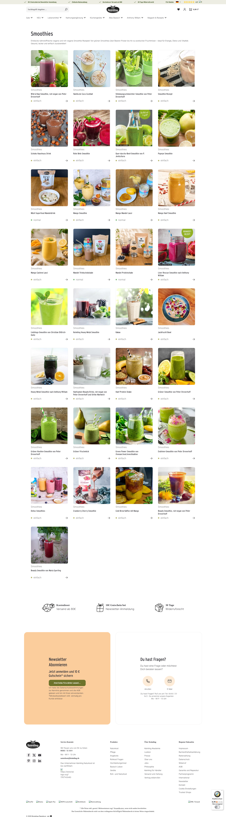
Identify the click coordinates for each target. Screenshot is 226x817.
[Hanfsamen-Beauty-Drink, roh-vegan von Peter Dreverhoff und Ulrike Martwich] (91, 366)
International (184, 777)
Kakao (118, 332)
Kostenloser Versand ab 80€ (112, 2)
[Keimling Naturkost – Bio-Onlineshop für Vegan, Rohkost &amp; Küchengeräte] (113, 9)
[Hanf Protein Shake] (134, 366)
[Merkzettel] (178, 9)
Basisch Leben (116, 767)
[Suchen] (66, 9)
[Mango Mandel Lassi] (134, 187)
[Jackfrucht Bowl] (176, 306)
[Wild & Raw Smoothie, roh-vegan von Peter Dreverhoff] (49, 68)
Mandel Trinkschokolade (83, 272)
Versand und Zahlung (153, 774)
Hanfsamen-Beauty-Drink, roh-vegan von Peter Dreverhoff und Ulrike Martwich (90, 393)
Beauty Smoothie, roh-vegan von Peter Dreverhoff (174, 512)
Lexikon (147, 752)
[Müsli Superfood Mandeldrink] (49, 187)
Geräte (113, 770)
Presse (147, 756)
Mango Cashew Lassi (39, 272)
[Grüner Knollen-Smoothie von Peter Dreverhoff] (49, 426)
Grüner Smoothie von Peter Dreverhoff (174, 392)
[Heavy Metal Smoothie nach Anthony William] (49, 366)
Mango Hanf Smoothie (167, 213)
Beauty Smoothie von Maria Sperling (46, 570)
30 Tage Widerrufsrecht (146, 2)
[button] (178, 2)
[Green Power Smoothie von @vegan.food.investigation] (134, 426)
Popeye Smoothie (165, 153)
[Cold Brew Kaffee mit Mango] (134, 485)
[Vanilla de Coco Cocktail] (91, 68)
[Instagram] (34, 761)
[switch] (217, 807)
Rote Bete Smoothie (81, 153)
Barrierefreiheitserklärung (189, 752)
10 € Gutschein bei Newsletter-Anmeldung (42, 2)
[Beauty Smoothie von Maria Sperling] (49, 545)
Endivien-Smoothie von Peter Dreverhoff (175, 451)
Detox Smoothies (38, 511)
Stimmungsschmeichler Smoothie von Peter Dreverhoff (134, 95)
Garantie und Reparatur (189, 770)
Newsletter (183, 781)
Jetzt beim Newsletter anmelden (68, 683)
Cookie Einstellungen (187, 788)
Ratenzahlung (184, 756)
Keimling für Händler (152, 770)
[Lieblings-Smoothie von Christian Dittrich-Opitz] (49, 306)
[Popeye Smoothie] (176, 128)
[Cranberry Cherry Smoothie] (91, 485)
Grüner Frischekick (81, 451)
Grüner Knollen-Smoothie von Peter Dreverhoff (46, 452)
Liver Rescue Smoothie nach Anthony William (173, 273)
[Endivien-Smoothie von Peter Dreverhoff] (176, 426)
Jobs (146, 763)
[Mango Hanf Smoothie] (176, 187)
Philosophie (149, 767)
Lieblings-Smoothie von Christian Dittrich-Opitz (48, 333)
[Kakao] (134, 306)
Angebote (114, 756)
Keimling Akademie (152, 748)
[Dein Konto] (184, 9)
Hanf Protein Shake (124, 392)
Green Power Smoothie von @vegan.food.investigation (127, 452)
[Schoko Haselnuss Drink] (49, 128)
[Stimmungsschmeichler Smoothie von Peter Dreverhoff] (134, 68)
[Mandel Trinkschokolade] (91, 247)
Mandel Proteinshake (124, 272)
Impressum (183, 748)
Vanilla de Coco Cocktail (83, 94)
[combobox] (44, 9)
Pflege (112, 752)
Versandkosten (119, 808)
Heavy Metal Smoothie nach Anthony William (49, 392)
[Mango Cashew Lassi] (49, 247)
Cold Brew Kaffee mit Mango (127, 511)
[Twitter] (34, 755)
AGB (180, 767)
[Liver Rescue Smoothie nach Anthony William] (176, 247)
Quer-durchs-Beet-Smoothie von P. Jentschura (130, 154)
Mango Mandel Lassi (124, 213)
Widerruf (182, 763)
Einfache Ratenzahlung (79, 2)
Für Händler (170, 2)
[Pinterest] (29, 761)
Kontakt (182, 785)
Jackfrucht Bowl (164, 332)
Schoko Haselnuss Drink (41, 153)
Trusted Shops (185, 792)
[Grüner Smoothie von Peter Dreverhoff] (176, 366)
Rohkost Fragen (116, 759)
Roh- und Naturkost (118, 774)
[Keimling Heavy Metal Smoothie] (91, 306)
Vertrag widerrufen (152, 777)
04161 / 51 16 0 (66, 751)
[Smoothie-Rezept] (176, 68)
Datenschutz (184, 759)
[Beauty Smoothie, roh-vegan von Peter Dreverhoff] (176, 485)
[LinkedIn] (40, 761)
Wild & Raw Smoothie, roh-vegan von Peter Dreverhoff (48, 95)
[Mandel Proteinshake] (134, 247)
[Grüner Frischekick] (91, 426)
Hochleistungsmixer (118, 763)
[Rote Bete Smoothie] (91, 128)
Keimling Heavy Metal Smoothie (86, 332)
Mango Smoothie (80, 213)
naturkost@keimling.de (70, 758)
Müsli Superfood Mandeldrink (43, 213)
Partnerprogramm (186, 774)
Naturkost (114, 748)
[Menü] (221, 791)
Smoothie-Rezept (165, 94)
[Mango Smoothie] (91, 187)
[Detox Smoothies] (49, 485)
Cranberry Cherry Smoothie (84, 511)
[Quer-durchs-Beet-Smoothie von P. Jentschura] (134, 128)
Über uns (148, 759)
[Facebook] (29, 755)
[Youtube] (40, 755)
